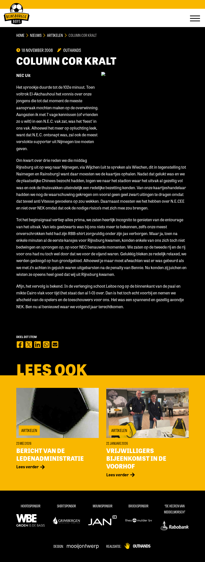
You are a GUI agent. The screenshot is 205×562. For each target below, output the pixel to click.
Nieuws (36, 35)
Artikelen (55, 35)
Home (20, 35)
